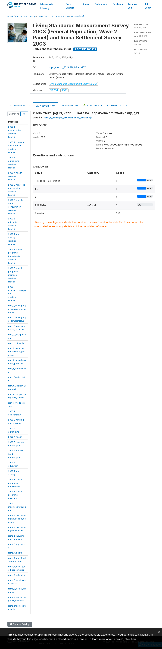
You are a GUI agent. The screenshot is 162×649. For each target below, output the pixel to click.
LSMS (40, 16)
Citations (117, 4)
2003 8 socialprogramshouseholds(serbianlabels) (15, 256)
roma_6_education (17, 575)
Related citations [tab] (117, 105)
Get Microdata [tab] (93, 105)
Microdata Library (46, 6)
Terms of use (133, 6)
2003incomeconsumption (17, 506)
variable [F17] (77, 16)
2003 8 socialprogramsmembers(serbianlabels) (15, 275)
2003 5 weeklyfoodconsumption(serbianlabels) (15, 207)
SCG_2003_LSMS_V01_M (57, 16)
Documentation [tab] (69, 105)
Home (10, 16)
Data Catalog (70, 6)
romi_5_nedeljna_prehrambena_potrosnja (17, 351)
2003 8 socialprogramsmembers (15, 495)
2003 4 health (15, 437)
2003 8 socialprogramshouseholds (15, 483)
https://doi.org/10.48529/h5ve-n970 (67, 67)
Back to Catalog (21, 624)
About (86, 4)
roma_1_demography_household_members (17, 518)
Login (148, 7)
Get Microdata (86, 49)
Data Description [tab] (45, 106)
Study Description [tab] (20, 105)
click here (131, 639)
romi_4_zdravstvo (16, 343)
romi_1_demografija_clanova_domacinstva (17, 309)
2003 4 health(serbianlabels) (15, 176)
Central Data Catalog (25, 16)
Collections (101, 4)
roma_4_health (15, 552)
